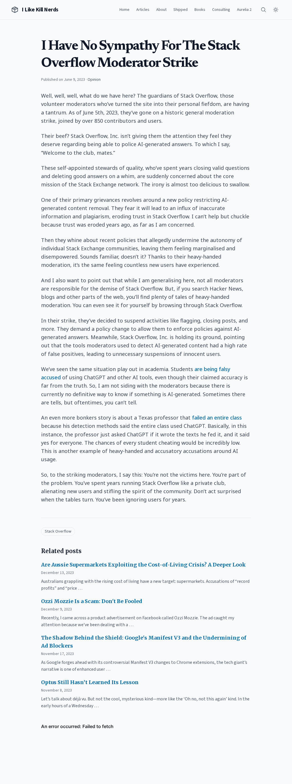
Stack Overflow (58, 531)
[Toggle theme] (276, 10)
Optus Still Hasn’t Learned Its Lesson (90, 682)
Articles (142, 10)
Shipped (180, 10)
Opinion (94, 79)
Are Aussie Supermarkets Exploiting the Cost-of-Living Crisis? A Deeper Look (143, 564)
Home (124, 10)
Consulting (221, 10)
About (161, 10)
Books (199, 10)
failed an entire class (217, 417)
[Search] (263, 10)
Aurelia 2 (244, 10)
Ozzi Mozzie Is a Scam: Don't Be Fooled (91, 601)
